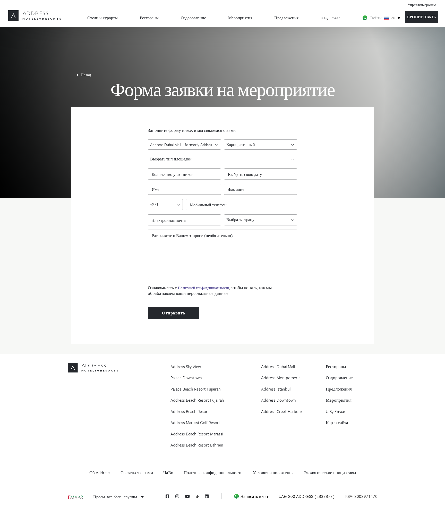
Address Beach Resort (189, 411)
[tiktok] (197, 496)
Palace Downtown (186, 378)
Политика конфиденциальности (213, 472)
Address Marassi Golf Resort (195, 422)
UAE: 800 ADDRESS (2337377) (307, 496)
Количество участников (174, 174)
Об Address (99, 472)
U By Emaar (330, 18)
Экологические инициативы (330, 472)
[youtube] (187, 496)
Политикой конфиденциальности (203, 287)
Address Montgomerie (281, 378)
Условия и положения (273, 472)
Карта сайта (337, 422)
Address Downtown (278, 400)
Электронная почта (170, 220)
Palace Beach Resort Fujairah (195, 389)
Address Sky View (185, 366)
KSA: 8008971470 (361, 496)
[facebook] (167, 496)
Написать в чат (253, 496)
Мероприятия (240, 18)
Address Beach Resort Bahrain (196, 445)
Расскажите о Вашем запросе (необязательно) (192, 235)
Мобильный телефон (209, 204)
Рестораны (149, 18)
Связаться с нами (137, 472)
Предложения (286, 18)
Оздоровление (193, 18)
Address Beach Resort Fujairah (197, 400)
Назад (86, 75)
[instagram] (177, 496)
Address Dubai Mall (278, 366)
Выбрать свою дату (245, 174)
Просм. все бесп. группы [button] (115, 497)
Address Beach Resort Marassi (196, 434)
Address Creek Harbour (281, 411)
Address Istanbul (276, 389)
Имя (157, 189)
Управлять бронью (422, 4)
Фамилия (237, 189)
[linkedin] (207, 496)
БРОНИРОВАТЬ (421, 17)
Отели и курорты (102, 18)
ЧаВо (168, 472)
